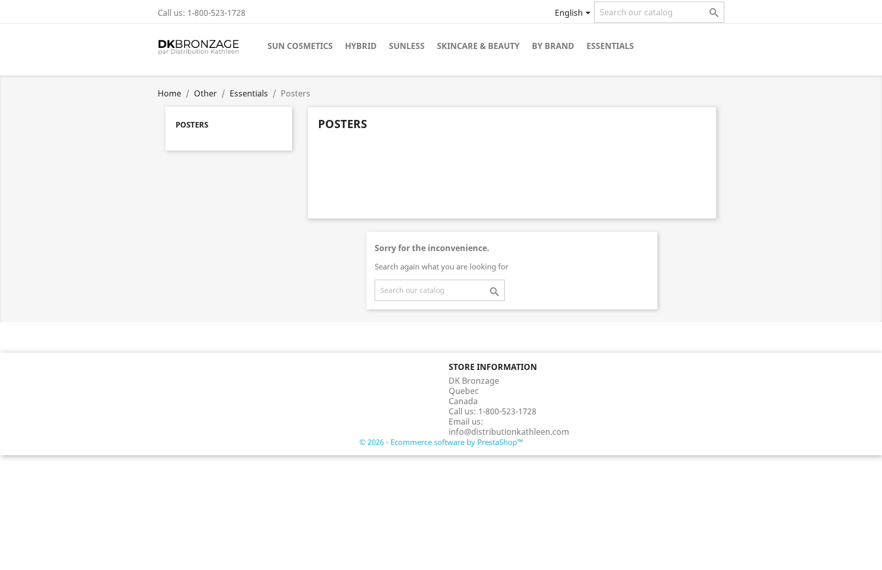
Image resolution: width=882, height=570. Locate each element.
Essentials (610, 46)
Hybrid (361, 46)
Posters (192, 124)
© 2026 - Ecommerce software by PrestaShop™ (441, 442)
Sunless (407, 46)
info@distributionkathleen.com (509, 431)
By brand (553, 46)
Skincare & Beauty (478, 46)
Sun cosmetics (300, 46)
